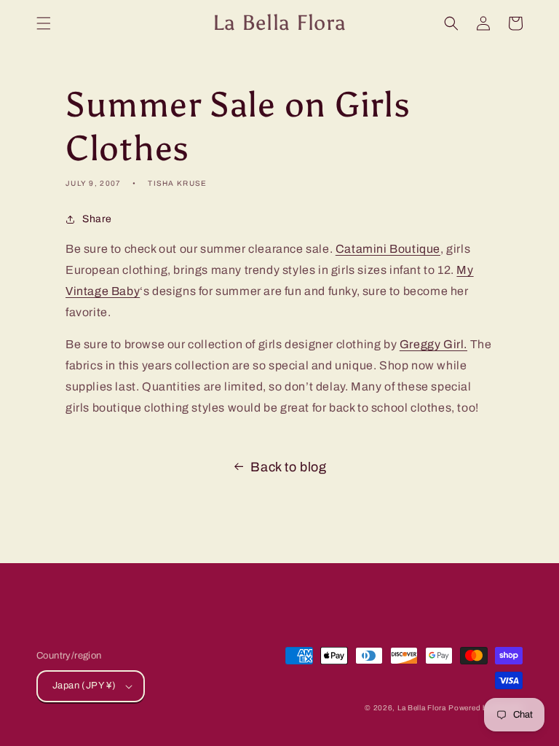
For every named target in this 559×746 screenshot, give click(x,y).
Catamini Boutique (388, 249)
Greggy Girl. (433, 344)
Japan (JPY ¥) (84, 685)
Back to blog (288, 467)
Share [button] (97, 218)
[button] (44, 23)
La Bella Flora (421, 708)
